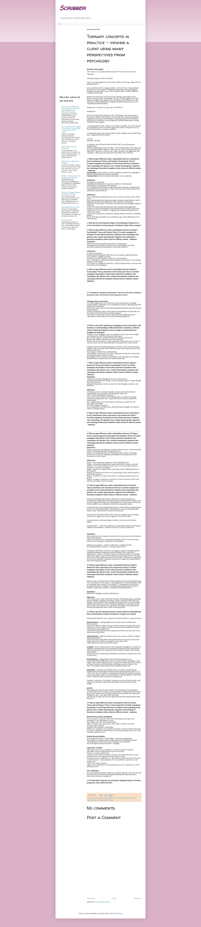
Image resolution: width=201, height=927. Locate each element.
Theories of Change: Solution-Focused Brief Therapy (71, 193)
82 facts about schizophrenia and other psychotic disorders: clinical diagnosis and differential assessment (71, 109)
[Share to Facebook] (110, 795)
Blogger (119, 913)
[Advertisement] (114, 881)
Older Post (137, 898)
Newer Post (91, 898)
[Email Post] (100, 795)
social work (100, 800)
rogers (95, 800)
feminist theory (127, 798)
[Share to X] (108, 795)
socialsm (106, 800)
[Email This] (104, 795)
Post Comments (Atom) (102, 902)
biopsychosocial (96, 798)
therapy (111, 800)
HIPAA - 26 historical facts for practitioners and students (71, 176)
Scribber (73, 7)
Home (60, 24)
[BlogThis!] (106, 795)
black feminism (105, 798)
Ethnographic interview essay (71, 207)
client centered (113, 798)
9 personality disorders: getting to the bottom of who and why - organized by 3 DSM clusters (71, 129)
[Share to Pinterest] (112, 795)
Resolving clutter (67, 220)
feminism (120, 798)
